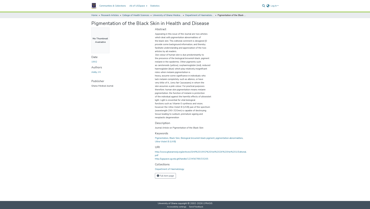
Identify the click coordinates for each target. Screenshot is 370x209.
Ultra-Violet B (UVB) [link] (165, 141)
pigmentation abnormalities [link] (229, 138)
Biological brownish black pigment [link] (198, 138)
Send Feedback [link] (196, 206)
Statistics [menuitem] (155, 5)
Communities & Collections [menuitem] (112, 5)
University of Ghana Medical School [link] (167, 15)
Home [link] (94, 15)
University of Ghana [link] (167, 203)
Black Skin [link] (174, 138)
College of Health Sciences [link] (135, 15)
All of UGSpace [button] (137, 5)
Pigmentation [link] (161, 138)
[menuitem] (138, 6)
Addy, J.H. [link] (96, 72)
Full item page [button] (166, 175)
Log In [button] (274, 5)
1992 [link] (94, 61)
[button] (93, 6)
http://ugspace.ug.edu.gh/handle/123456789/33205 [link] (181, 158)
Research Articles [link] (110, 15)
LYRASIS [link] (207, 203)
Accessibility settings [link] (176, 206)
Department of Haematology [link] (199, 15)
